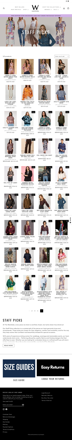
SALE (55, 9)
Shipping (5, 419)
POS (29, 434)
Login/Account (46, 393)
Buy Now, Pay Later (47, 398)
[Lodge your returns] (53, 367)
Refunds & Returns (47, 395)
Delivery (5, 424)
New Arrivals (16, 9)
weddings (36, 336)
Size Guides (6, 422)
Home (31, 27)
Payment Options (8, 427)
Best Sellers (19, 7)
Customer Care (7, 414)
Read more (8, 345)
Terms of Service (47, 400)
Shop (25, 9)
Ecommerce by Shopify (38, 434)
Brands (47, 9)
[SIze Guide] (19, 368)
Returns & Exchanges (9, 417)
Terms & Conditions (8, 429)
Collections (38, 27)
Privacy (5, 432)
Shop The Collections (50, 7)
